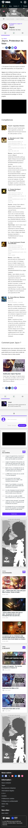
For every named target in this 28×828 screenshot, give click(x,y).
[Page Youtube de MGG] (12, 776)
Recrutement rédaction (9, 788)
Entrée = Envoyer (12, 425)
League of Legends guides (21, 19)
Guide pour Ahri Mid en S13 (10, 688)
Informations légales (8, 790)
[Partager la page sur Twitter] (9, 47)
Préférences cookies (8, 798)
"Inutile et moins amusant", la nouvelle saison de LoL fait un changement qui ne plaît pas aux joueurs (14, 502)
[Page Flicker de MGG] (19, 776)
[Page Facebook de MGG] (3, 776)
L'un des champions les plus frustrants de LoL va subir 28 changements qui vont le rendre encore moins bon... (14, 491)
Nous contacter (6, 783)
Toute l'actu (14, 514)
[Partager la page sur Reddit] (12, 47)
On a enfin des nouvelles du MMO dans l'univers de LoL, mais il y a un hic (15, 496)
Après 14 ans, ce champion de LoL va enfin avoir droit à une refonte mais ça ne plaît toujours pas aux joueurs (14, 469)
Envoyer (23, 425)
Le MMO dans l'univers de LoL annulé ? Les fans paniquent (14, 474)
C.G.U (3, 793)
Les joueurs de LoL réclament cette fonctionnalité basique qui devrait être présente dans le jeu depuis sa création (13, 637)
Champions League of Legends (15, 24)
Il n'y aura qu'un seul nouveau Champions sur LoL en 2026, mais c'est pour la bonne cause (13, 480)
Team (3, 785)
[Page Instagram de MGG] (22, 776)
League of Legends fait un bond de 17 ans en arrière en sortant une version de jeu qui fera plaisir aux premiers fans (14, 457)
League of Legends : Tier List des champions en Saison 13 (12, 667)
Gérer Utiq (5, 804)
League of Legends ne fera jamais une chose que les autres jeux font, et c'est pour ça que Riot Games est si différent (15, 463)
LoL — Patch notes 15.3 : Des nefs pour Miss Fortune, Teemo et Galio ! (14, 591)
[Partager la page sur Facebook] (6, 47)
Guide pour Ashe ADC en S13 (11, 708)
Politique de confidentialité (10, 801)
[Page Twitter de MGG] (9, 776)
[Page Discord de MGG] (6, 776)
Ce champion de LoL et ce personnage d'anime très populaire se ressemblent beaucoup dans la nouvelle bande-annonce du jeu (14, 508)
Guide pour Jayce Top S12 (12, 374)
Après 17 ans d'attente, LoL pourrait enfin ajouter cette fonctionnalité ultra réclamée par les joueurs (14, 486)
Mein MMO (5, 813)
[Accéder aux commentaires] (15, 47)
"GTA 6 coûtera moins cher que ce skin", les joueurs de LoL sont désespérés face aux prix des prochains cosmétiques (12, 614)
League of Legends (10, 19)
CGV (3, 806)
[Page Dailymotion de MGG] (16, 776)
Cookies (4, 796)
